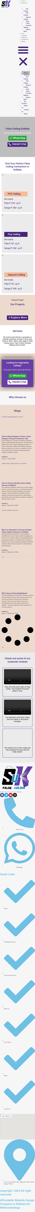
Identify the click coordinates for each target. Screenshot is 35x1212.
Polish (28, 23)
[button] (23, 56)
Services (24, 3)
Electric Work (27, 30)
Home (23, 1)
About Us (24, 37)
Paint (27, 21)
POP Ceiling (26, 14)
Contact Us (25, 39)
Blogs (23, 41)
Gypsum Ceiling (27, 18)
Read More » (5, 456)
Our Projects (24, 102)
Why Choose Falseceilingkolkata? (14, 593)
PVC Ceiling (26, 10)
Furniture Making (27, 26)
